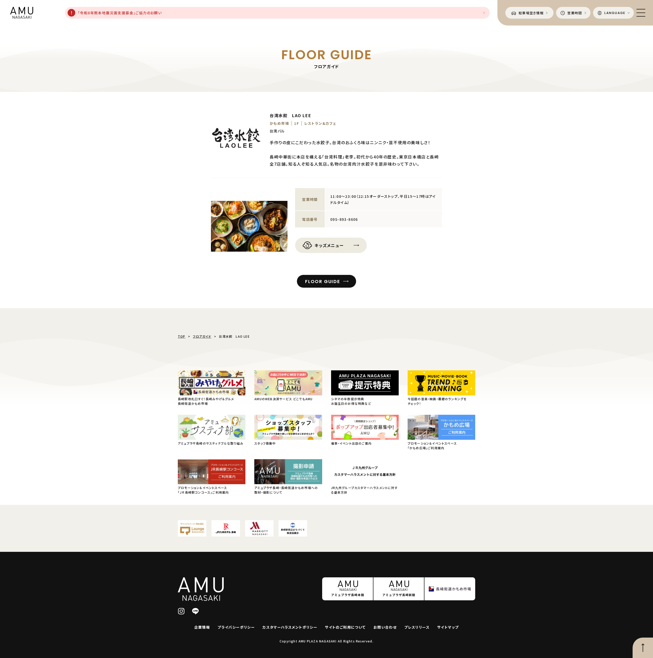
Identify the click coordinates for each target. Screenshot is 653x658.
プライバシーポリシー (236, 627)
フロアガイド (202, 336)
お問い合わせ (385, 627)
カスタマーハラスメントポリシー (289, 627)
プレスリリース (417, 627)
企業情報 (202, 627)
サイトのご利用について (345, 627)
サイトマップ (448, 627)
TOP (181, 336)
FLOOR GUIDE (322, 281)
